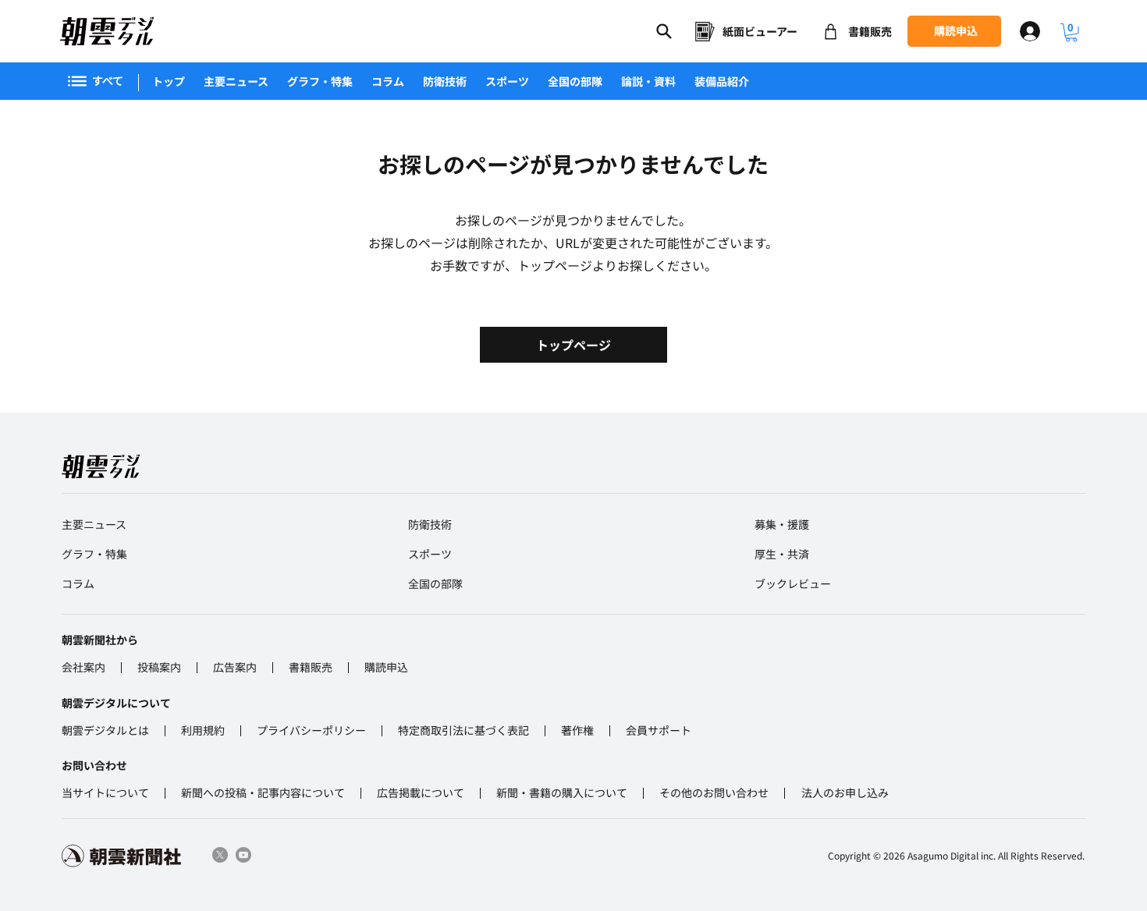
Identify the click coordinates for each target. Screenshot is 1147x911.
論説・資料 (648, 81)
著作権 (577, 730)
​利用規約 (203, 730)
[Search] (664, 31)
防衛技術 (445, 81)
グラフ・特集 (320, 81)
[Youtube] (243, 855)
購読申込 (386, 667)
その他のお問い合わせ (714, 792)
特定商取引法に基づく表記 (463, 730)
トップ (168, 81)
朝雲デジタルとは (105, 730)
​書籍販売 (310, 667)
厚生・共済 (782, 554)
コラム (387, 81)
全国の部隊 (575, 81)
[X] (220, 855)
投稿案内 (159, 667)
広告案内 (235, 667)
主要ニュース (236, 81)
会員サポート (658, 730)
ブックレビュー (793, 583)
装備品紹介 (721, 81)
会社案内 (83, 667)
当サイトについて (105, 792)
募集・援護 (782, 524)
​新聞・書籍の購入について (561, 792)
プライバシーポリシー (311, 730)
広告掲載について (420, 792)
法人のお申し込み (845, 792)
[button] (1071, 32)
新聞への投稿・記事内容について (263, 792)
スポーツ (507, 81)
